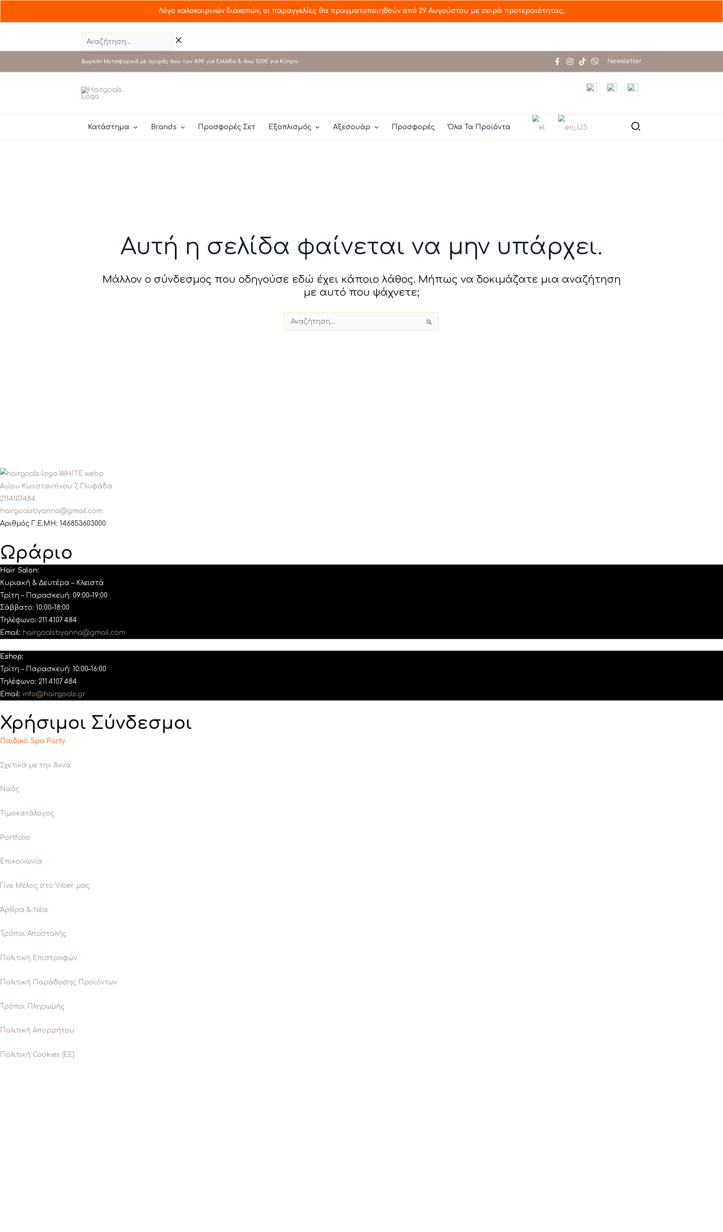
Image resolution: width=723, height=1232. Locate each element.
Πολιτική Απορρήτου (37, 1030)
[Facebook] (557, 61)
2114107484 (18, 499)
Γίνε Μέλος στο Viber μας (45, 885)
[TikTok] (582, 61)
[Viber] (595, 61)
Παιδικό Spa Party (32, 741)
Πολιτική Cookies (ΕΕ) (37, 1054)
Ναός (9, 789)
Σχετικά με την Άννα (35, 765)
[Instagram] (570, 61)
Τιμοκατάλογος (27, 813)
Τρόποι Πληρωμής (32, 1006)
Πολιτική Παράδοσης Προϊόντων (59, 982)
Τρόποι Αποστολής (33, 934)
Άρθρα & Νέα (24, 910)
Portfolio (15, 837)
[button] (133, 127)
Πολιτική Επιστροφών (38, 958)
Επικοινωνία (21, 861)
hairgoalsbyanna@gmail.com (51, 511)
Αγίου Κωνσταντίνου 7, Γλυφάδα (56, 486)
